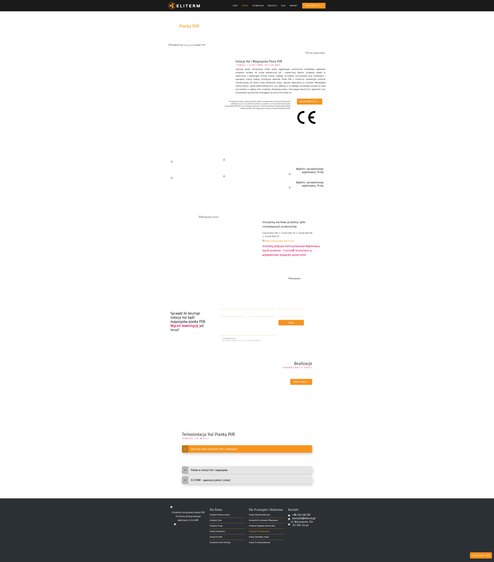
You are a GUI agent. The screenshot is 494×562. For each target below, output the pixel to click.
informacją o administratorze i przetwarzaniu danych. (241, 341)
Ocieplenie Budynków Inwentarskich (262, 526)
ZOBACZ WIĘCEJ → (301, 381)
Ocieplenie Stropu (216, 526)
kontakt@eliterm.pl (303, 518)
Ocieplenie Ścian (216, 520)
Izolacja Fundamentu (217, 531)
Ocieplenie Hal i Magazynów (259, 531)
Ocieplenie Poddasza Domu (220, 515)
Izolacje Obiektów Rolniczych (259, 515)
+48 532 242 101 (214, 47)
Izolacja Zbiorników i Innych (259, 537)
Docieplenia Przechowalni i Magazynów (263, 520)
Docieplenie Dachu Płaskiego (220, 542)
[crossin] (278, 241)
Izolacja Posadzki (216, 537)
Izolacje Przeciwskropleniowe (259, 542)
